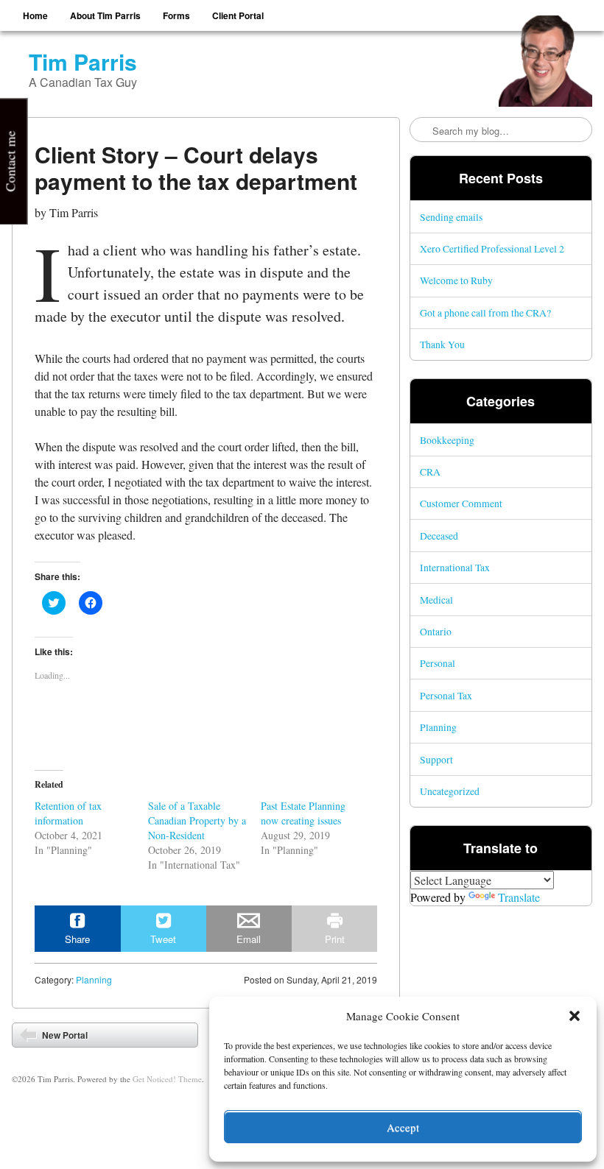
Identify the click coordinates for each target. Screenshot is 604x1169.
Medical (436, 600)
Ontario (436, 631)
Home (35, 15)
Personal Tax (446, 695)
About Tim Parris (105, 15)
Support (436, 759)
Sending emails (451, 217)
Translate (519, 897)
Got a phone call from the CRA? (485, 312)
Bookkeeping (447, 440)
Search (422, 130)
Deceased (439, 536)
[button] (574, 1016)
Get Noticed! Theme (167, 1078)
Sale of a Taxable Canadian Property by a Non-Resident (197, 820)
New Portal (64, 1035)
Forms (176, 15)
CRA (430, 471)
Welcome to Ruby (456, 280)
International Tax (455, 567)
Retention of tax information (68, 813)
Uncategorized (450, 791)
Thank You (442, 344)
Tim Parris (83, 61)
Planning (94, 979)
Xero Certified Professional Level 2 (492, 248)
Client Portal (238, 15)
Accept (403, 1127)
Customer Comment (461, 503)
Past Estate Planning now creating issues (303, 813)
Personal (437, 663)
